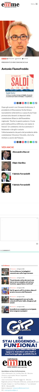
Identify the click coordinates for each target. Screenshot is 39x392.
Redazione (19, 58)
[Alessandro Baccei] (6, 155)
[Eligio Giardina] (6, 166)
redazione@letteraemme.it (21, 388)
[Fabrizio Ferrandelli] (6, 177)
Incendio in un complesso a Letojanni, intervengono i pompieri (23, 310)
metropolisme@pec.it (11, 390)
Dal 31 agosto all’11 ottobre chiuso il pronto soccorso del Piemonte (23, 291)
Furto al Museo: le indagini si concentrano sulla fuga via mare (21, 272)
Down (4, 58)
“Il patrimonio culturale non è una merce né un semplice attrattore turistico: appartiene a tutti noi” (22, 282)
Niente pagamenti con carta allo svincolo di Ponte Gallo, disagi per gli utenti (23, 301)
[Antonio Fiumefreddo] (19, 39)
